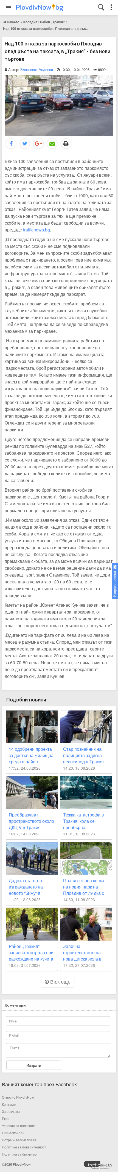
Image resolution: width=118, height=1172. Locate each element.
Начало (13, 22)
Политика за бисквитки (20, 1154)
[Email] (52, 143)
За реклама (11, 1111)
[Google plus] (38, 143)
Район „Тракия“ (52, 22)
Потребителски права (19, 1139)
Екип (5, 1118)
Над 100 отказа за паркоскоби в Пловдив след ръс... (45, 28)
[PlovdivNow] (100, 1166)
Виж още (60, 981)
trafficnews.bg (36, 230)
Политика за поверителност (24, 1147)
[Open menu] (8, 7)
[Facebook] (11, 143)
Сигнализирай (13, 1132)
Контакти (9, 1104)
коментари (15, 1005)
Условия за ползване (18, 1125)
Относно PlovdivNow (18, 1097)
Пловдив (30, 22)
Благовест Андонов (36, 69)
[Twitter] (25, 143)
